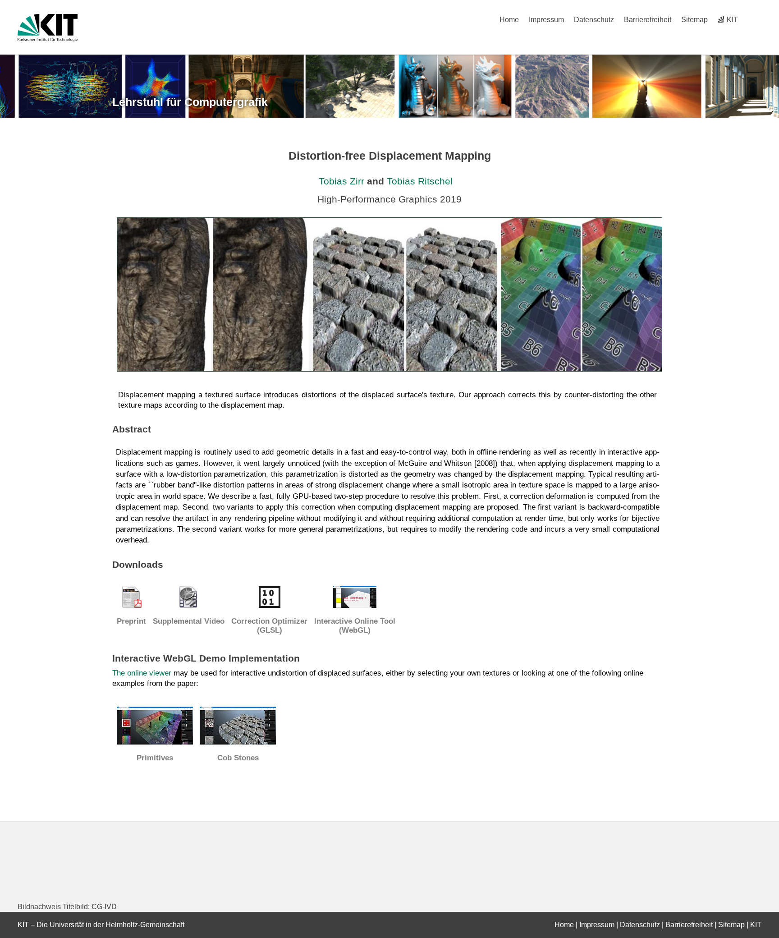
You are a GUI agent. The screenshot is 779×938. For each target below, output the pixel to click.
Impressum (546, 19)
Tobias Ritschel (420, 181)
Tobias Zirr (341, 181)
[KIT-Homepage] (48, 27)
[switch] (758, 19)
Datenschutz (594, 19)
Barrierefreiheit (647, 19)
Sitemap (694, 19)
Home (509, 19)
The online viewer (141, 673)
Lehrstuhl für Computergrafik (190, 102)
